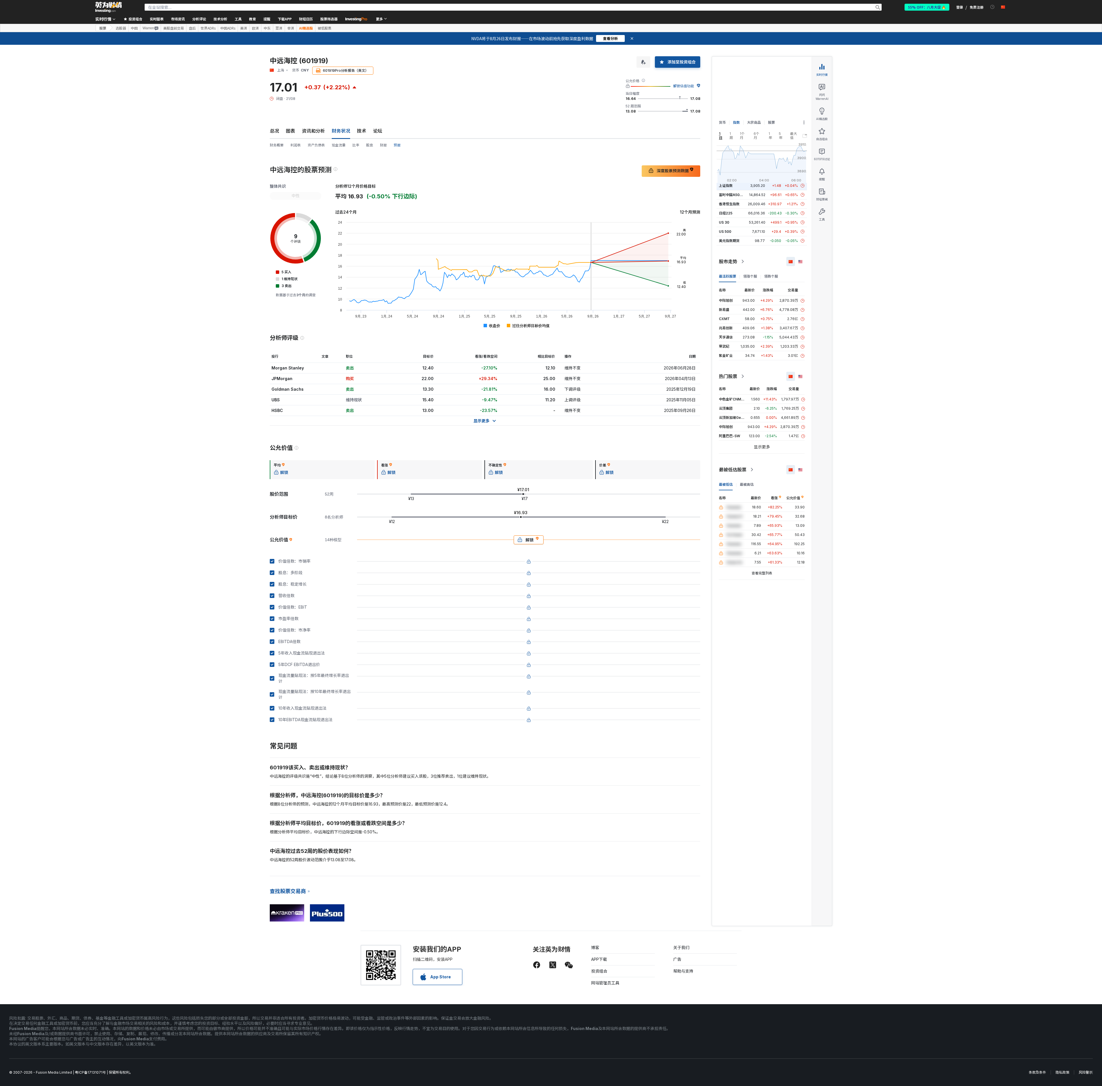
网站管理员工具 (605, 982)
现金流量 (339, 145)
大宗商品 (754, 122)
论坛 (377, 131)
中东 (267, 28)
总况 (274, 131)
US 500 (725, 231)
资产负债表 (316, 145)
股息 (369, 145)
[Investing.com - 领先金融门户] (108, 7)
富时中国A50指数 (732, 195)
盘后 (192, 28)
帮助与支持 (683, 971)
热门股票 (728, 376)
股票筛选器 (328, 18)
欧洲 (255, 28)
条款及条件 (1037, 1072)
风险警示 (1086, 1072)
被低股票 (324, 28)
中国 (134, 28)
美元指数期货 (729, 241)
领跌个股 (771, 276)
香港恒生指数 (729, 204)
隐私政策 (1062, 1072)
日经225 (725, 213)
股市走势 (728, 261)
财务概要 (277, 145)
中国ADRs (227, 28)
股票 (102, 28)
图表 (290, 131)
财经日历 (306, 18)
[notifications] (992, 7)
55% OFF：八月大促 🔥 (927, 7)
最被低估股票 (732, 470)
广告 (677, 959)
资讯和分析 (313, 131)
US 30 (724, 222)
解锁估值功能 (683, 86)
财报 (383, 145)
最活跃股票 (727, 276)
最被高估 (747, 484)
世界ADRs (208, 28)
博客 (595, 947)
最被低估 (726, 484)
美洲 (243, 28)
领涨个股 (750, 276)
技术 (361, 131)
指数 (736, 122)
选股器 (121, 28)
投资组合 (599, 971)
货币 (722, 122)
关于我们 (681, 947)
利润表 (295, 145)
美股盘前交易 (173, 28)
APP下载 (599, 959)
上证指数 (726, 185)
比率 (355, 145)
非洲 (290, 28)
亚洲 (279, 28)
